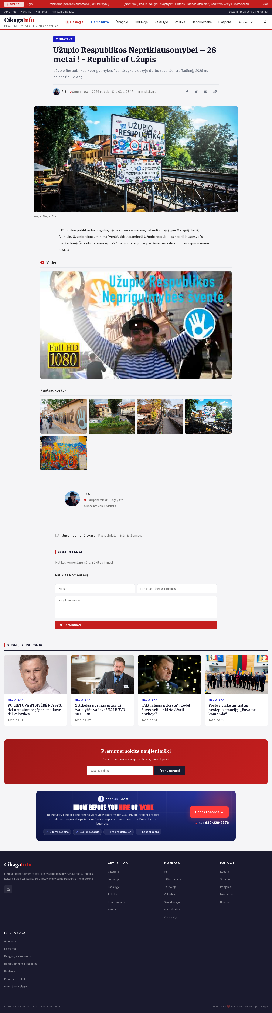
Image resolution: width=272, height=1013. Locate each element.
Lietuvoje (141, 22)
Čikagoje (122, 22)
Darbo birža (100, 22)
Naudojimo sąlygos (16, 987)
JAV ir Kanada (172, 879)
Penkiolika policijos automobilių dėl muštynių (37, 4)
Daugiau (243, 22)
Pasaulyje (161, 22)
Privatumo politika (63, 11)
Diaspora (224, 22)
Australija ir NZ (173, 910)
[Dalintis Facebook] (187, 92)
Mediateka (64, 39)
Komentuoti (72, 625)
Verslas (112, 910)
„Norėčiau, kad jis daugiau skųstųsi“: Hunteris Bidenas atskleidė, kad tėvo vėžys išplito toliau (144, 4)
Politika (180, 22)
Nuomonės (227, 902)
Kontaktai (41, 11)
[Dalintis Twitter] (196, 92)
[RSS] (8, 889)
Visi (166, 872)
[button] (136, 325)
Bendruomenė (202, 22)
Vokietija (169, 894)
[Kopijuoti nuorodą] (215, 92)
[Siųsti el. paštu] (206, 92)
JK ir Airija (170, 887)
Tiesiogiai (76, 22)
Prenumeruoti (169, 770)
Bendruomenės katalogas (20, 964)
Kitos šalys (171, 917)
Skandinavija (172, 902)
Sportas (225, 879)
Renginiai (226, 887)
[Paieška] (265, 22)
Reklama (26, 11)
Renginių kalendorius (17, 956)
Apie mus (10, 11)
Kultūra (224, 872)
